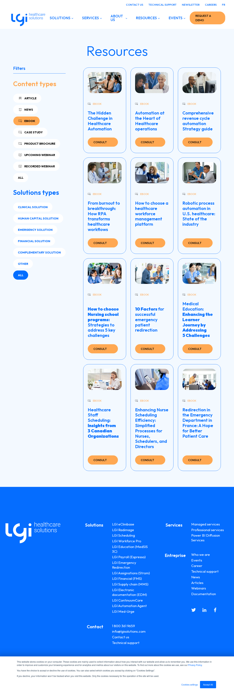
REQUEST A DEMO (203, 18)
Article (30, 98)
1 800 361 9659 (123, 626)
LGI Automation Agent (129, 606)
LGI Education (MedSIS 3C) (130, 549)
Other (23, 264)
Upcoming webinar (39, 155)
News (28, 109)
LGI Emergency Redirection (124, 565)
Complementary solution (39, 252)
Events (196, 560)
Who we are (200, 554)
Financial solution (34, 241)
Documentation (203, 594)
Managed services (205, 524)
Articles (197, 583)
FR (223, 4)
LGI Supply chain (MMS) (130, 584)
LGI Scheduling (123, 535)
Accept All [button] (208, 684)
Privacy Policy (195, 664)
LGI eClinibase (123, 524)
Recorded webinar (39, 166)
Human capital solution (38, 218)
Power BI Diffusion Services (205, 537)
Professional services (207, 530)
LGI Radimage (123, 530)
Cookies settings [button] (189, 684)
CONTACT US (134, 4)
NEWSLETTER (191, 4)
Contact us (120, 637)
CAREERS (211, 4)
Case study (33, 132)
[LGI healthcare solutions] (27, 18)
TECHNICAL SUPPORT (162, 4)
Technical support (125, 643)
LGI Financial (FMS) (127, 578)
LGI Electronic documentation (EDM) (129, 592)
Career (196, 566)
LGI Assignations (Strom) (131, 573)
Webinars (198, 588)
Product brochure (39, 143)
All (20, 177)
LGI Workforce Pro (126, 541)
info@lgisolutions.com (129, 631)
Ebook (29, 121)
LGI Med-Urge (123, 611)
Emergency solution (35, 230)
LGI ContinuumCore (127, 600)
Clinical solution (33, 207)
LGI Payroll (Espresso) (129, 557)
